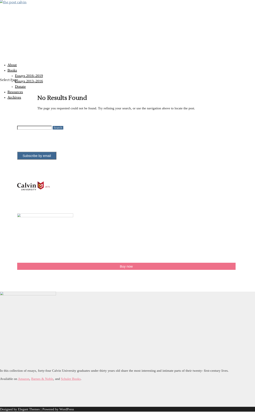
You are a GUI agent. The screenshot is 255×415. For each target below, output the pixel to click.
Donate (20, 86)
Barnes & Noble (42, 379)
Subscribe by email (37, 156)
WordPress (66, 409)
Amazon (23, 379)
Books (12, 70)
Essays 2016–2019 (29, 76)
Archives (14, 97)
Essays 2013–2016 (29, 81)
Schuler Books (71, 379)
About (12, 65)
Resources (15, 92)
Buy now (126, 266)
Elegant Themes (29, 409)
